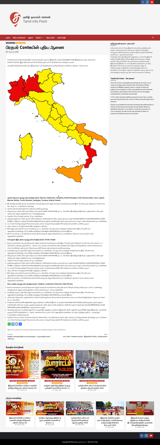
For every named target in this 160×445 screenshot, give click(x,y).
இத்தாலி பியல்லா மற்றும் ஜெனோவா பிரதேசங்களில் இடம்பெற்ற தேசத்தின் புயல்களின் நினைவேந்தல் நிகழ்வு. (140, 421)
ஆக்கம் (38, 38)
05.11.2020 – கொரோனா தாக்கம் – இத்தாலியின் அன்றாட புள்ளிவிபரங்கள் (85, 335)
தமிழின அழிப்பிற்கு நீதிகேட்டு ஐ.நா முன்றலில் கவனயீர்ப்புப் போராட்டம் (57, 386)
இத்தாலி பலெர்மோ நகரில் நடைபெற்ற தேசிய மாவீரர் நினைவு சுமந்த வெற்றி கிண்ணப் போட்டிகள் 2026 (110, 421)
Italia (30, 330)
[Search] (153, 37)
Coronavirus (25, 330)
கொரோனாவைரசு (10, 43)
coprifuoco (18, 330)
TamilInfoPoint (61, 330)
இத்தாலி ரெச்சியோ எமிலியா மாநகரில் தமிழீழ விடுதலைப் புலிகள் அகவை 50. (22, 386)
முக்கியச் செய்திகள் (20, 43)
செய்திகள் (13, 381)
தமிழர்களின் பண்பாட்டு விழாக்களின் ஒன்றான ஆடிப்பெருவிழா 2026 (92, 386)
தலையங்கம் (31, 381)
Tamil (54, 330)
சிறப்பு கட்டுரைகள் (19, 38)
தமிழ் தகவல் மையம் (22, 381)
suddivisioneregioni (47, 330)
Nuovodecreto (37, 330)
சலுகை (30, 38)
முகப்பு (8, 38)
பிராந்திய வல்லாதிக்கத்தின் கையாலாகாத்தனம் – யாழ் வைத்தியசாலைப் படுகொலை (28, 336)
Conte (12, 330)
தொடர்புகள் (50, 38)
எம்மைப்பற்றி (61, 38)
